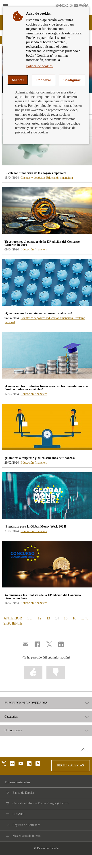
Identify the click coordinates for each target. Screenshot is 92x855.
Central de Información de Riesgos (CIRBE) (41, 803)
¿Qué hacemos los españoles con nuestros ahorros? (38, 313)
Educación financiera (59, 177)
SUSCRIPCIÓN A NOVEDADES (26, 702)
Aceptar (18, 80)
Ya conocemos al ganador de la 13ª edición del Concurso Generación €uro (42, 243)
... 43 (84, 618)
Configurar (71, 80)
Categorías (11, 716)
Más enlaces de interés (26, 835)
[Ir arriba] (84, 750)
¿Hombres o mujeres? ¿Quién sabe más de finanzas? (39, 458)
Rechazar (43, 80)
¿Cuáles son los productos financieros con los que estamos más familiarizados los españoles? (46, 388)
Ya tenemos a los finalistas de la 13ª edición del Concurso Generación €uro (42, 596)
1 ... (30, 618)
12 (39, 618)
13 (48, 618)
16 (74, 618)
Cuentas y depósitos (33, 177)
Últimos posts (13, 730)
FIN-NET (19, 814)
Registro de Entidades (26, 825)
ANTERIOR (12, 618)
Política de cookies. (39, 66)
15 (65, 618)
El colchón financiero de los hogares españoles (35, 173)
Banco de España (23, 792)
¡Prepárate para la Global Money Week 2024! (35, 526)
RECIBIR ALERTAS (70, 765)
